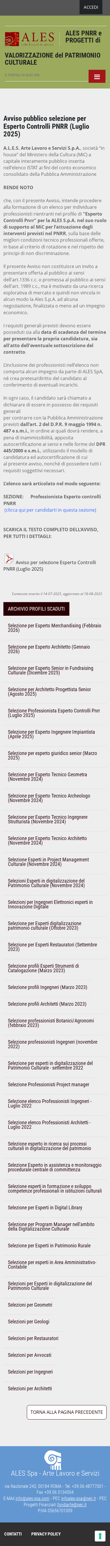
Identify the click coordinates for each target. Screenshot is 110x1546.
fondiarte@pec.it (72, 1504)
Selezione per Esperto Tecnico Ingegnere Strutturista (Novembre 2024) (47, 819)
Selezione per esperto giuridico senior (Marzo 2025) (52, 755)
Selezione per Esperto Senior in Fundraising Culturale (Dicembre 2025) (50, 670)
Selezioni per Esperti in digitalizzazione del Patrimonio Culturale (50, 1286)
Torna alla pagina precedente (66, 1412)
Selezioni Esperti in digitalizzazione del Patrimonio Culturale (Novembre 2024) (46, 883)
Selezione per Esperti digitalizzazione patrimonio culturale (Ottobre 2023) (44, 925)
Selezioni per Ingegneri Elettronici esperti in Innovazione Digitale (50, 904)
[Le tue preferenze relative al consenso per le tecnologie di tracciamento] (100, 1536)
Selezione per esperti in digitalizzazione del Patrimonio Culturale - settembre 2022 (50, 1065)
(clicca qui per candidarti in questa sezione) (50, 510)
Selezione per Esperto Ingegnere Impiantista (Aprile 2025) (51, 734)
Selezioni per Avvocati (29, 1355)
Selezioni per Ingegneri (30, 1372)
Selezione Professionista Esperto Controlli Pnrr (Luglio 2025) (54, 713)
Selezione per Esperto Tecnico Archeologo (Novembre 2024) (49, 798)
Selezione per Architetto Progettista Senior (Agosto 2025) (49, 691)
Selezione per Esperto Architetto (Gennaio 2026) (49, 649)
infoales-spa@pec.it (78, 1498)
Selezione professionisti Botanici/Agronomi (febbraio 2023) (51, 1023)
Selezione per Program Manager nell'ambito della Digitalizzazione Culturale (51, 1226)
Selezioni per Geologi (28, 1321)
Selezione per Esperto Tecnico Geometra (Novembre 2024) (47, 776)
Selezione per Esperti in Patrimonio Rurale (49, 1245)
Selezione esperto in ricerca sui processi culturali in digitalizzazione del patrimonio (49, 1146)
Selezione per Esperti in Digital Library (45, 1207)
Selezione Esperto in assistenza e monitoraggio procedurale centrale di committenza (55, 1167)
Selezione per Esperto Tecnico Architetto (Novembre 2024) (47, 840)
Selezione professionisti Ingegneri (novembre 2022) (52, 1044)
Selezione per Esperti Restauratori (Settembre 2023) (52, 947)
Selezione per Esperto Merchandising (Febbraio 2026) (54, 628)
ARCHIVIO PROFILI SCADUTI (36, 609)
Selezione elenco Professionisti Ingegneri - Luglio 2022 (49, 1103)
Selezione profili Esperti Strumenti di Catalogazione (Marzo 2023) (43, 968)
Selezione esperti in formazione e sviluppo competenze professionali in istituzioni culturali (55, 1188)
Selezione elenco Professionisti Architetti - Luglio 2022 (49, 1124)
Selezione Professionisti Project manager (48, 1084)
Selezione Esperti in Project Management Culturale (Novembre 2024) (48, 862)
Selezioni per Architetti (30, 1388)
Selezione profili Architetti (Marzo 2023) (47, 1004)
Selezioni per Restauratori (33, 1338)
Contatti (13, 1534)
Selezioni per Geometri (30, 1305)
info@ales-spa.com (32, 1498)
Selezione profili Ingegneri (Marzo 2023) (47, 987)
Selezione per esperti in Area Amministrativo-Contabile (52, 1264)
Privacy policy (46, 1534)
